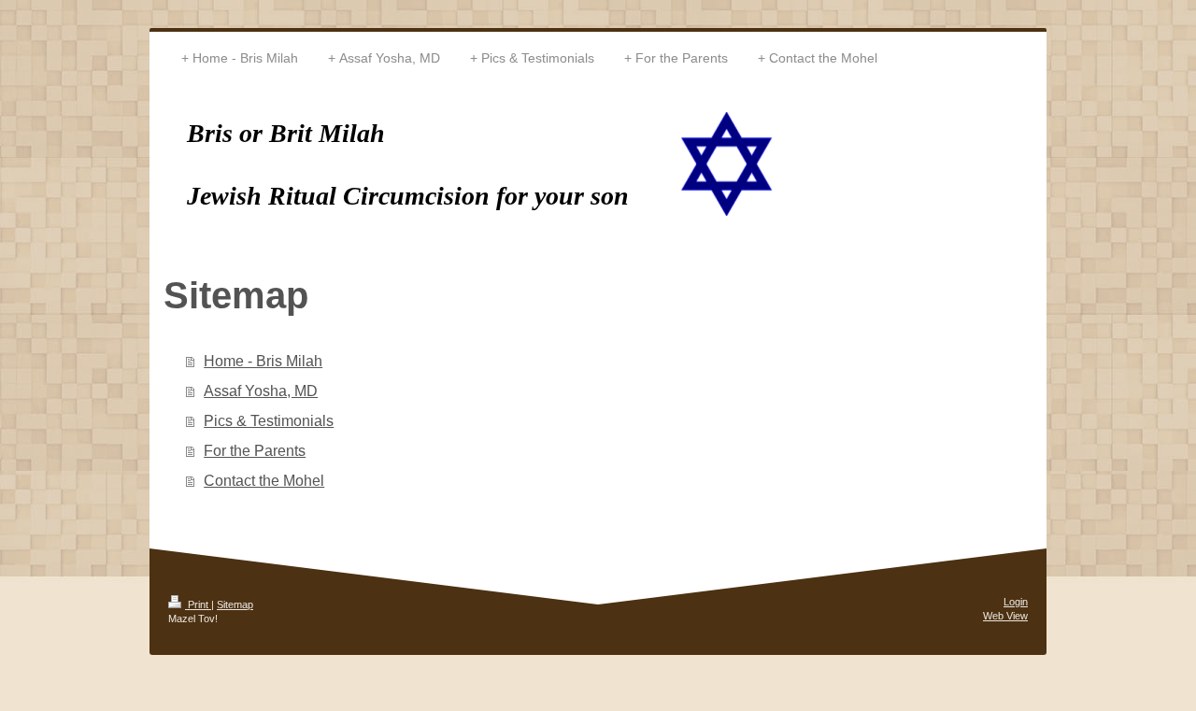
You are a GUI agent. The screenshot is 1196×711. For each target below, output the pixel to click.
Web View (1005, 615)
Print (198, 604)
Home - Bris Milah (263, 361)
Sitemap (235, 604)
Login (1016, 601)
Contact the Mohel (264, 481)
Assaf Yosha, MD (261, 391)
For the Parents (255, 451)
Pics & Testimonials (269, 421)
